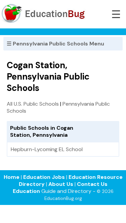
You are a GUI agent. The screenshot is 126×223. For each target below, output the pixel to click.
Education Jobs (44, 177)
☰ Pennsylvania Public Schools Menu (55, 43)
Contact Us (92, 184)
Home (11, 177)
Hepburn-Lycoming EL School (47, 149)
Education (26, 191)
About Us (60, 184)
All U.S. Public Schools (33, 103)
